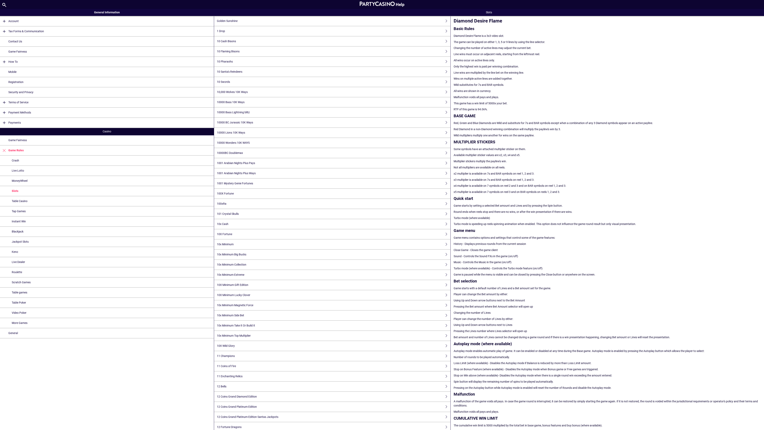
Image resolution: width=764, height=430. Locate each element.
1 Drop (221, 31)
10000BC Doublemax (230, 152)
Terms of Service (18, 102)
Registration (15, 82)
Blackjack (17, 231)
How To (13, 61)
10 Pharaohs (225, 61)
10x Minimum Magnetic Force (235, 305)
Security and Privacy (20, 92)
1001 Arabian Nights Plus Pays (236, 163)
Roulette (17, 272)
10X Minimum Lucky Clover (233, 295)
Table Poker (19, 302)
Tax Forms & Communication (26, 31)
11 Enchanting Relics (230, 376)
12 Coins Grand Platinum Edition (237, 406)
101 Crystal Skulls (228, 213)
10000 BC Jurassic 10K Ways (235, 122)
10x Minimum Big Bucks (231, 254)
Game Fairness (17, 51)
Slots (15, 191)
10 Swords (223, 81)
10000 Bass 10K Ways (231, 102)
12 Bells (221, 386)
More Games (19, 322)
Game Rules (16, 150)
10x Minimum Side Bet (230, 315)
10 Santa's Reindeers (229, 71)
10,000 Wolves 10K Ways (232, 92)
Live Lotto (18, 170)
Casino (107, 131)
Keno (15, 251)
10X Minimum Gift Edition (232, 284)
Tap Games (19, 211)
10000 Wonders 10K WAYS (233, 142)
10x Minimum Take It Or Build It (236, 325)
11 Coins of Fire (226, 366)
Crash (15, 160)
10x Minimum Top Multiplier (234, 335)
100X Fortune (225, 193)
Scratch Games (21, 282)
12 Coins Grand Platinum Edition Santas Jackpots (247, 416)
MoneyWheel (19, 180)
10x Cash (222, 224)
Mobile (12, 71)
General (13, 333)
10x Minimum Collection (231, 264)
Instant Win (19, 221)
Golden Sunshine (227, 20)
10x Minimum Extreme (230, 274)
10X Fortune (224, 234)
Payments (14, 122)
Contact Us (15, 41)
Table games (19, 292)
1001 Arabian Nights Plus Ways (236, 173)
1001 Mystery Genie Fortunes (235, 183)
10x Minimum (225, 244)
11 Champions (226, 356)
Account (13, 21)
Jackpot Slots (20, 241)
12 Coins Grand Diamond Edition (237, 396)
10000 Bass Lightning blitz (233, 112)
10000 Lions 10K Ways (231, 132)
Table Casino (19, 201)
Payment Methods (19, 112)
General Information (107, 12)
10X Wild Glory (226, 345)
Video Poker (19, 312)
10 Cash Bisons (226, 41)
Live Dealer (18, 262)
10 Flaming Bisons (228, 51)
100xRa (221, 203)
